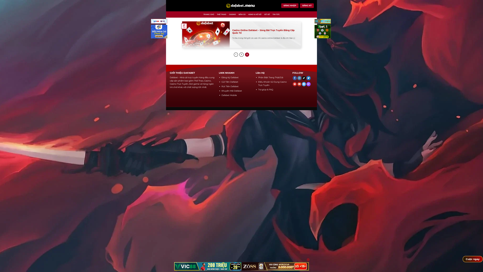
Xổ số (267, 14)
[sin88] (159, 22)
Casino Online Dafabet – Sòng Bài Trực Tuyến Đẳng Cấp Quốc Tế (263, 31)
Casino (232, 14)
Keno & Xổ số (254, 14)
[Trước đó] (236, 55)
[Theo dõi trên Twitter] (308, 78)
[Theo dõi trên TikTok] (304, 78)
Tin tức (276, 14)
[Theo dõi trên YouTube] (299, 84)
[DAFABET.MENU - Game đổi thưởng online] (241, 6)
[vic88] (207, 266)
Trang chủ (208, 14)
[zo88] (275, 266)
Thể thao (221, 14)
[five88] (322, 22)
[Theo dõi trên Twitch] (308, 84)
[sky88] (159, 32)
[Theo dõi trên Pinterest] (295, 84)
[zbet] (322, 32)
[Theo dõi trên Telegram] (304, 84)
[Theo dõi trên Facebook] (295, 78)
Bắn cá (242, 14)
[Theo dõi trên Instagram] (299, 78)
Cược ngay (472, 259)
